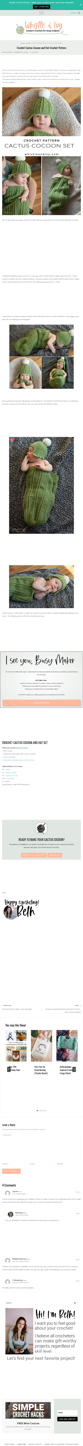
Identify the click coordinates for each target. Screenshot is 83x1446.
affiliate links (21, 748)
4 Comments (34, 52)
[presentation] (16, 1046)
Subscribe (21, 1444)
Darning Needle (9, 757)
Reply (77, 1192)
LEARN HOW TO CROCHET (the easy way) (61, 1444)
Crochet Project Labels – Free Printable (17, 1007)
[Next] (74, 1069)
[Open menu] (41, 12)
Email (32, 1164)
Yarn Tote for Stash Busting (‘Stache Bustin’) (41, 1070)
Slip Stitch (10, 778)
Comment (7, 1135)
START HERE (9, 1444)
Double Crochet (12, 775)
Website (60, 1164)
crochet (28, 43)
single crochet (11, 772)
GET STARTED (41, 7)
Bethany (19, 1213)
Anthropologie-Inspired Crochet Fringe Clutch (66, 1070)
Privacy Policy (35, 1444)
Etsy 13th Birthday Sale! (14, 1068)
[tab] (37, 1110)
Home (23, 43)
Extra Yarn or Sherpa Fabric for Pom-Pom (18, 760)
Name (6, 1164)
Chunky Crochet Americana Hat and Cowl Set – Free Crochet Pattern (63, 1009)
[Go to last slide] (9, 1069)
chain (8, 769)
